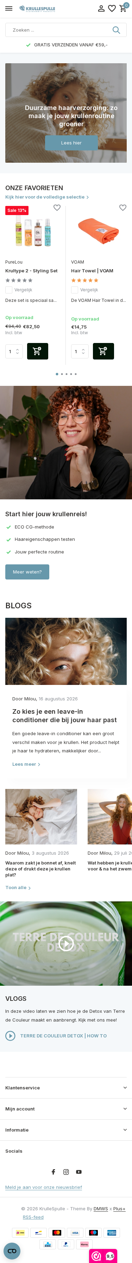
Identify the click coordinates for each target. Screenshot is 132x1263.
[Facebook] (53, 1172)
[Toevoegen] (37, 351)
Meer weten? (27, 572)
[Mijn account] (101, 9)
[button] (56, 374)
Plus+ (119, 1208)
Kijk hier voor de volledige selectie (44, 197)
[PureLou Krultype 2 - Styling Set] (33, 230)
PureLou (14, 262)
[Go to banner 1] (66, 113)
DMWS (101, 1208)
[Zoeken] (116, 29)
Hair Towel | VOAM (92, 270)
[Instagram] (66, 1172)
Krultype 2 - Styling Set (31, 270)
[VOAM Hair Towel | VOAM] (98, 230)
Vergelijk (23, 289)
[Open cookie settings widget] (12, 1251)
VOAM (77, 262)
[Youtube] (79, 1172)
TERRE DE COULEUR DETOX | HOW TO (63, 1035)
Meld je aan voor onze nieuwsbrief (43, 1187)
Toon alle (15, 887)
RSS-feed (33, 1217)
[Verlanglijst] (112, 9)
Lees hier (71, 142)
